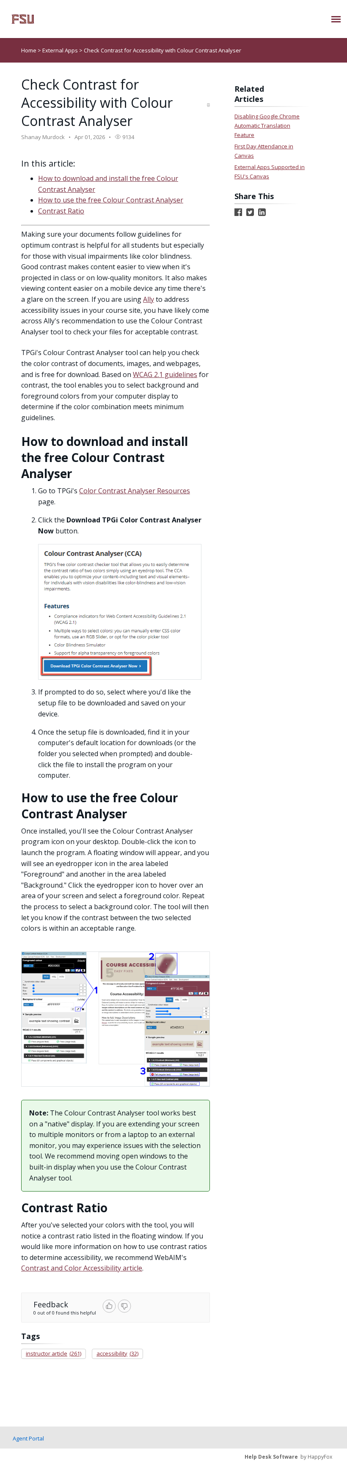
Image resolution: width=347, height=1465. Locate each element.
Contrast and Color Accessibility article (81, 1268)
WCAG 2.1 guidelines (165, 374)
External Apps (60, 50)
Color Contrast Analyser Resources (134, 490)
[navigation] (336, 19)
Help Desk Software (271, 1456)
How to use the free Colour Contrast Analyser (110, 200)
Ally (148, 299)
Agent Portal (28, 1438)
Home (28, 50)
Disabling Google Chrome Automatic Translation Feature (267, 125)
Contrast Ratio (61, 211)
